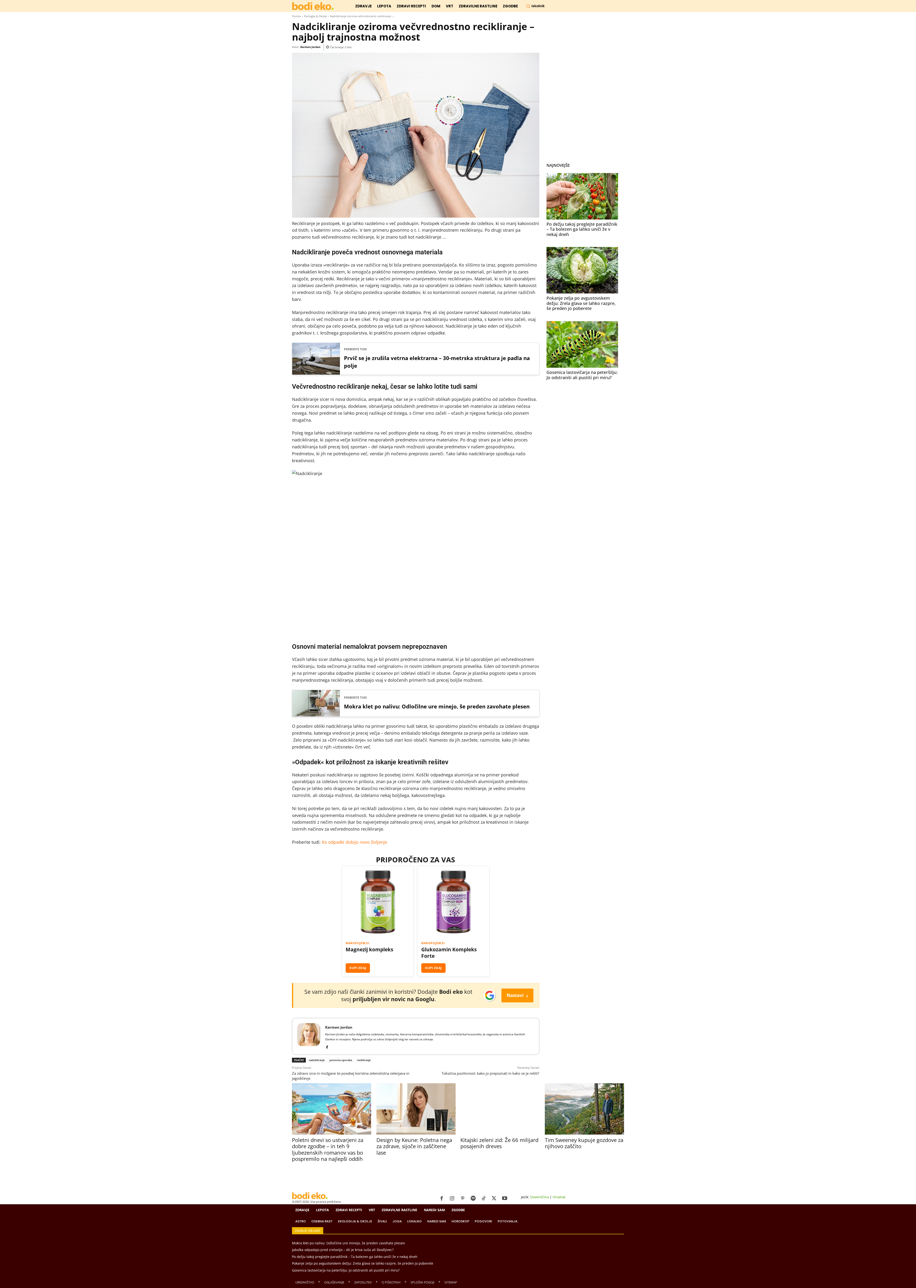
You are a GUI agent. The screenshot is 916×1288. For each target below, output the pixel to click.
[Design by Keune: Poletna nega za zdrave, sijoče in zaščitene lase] (415, 1109)
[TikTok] (484, 1199)
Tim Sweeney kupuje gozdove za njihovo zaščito (584, 1143)
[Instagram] (452, 1199)
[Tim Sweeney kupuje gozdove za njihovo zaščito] (584, 1109)
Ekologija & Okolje (315, 16)
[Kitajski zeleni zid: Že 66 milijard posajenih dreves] (499, 1109)
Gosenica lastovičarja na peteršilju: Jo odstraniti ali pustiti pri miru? (582, 374)
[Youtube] (505, 1199)
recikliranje (364, 1060)
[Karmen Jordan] (308, 1036)
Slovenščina (539, 1197)
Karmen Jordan (310, 47)
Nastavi (517, 995)
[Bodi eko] (313, 6)
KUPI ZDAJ (357, 968)
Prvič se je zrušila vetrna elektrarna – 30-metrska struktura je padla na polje (437, 361)
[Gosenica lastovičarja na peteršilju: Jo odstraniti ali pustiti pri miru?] (582, 344)
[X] (494, 1199)
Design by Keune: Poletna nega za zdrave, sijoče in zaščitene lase (414, 1146)
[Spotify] (473, 1199)
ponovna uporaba (340, 1060)
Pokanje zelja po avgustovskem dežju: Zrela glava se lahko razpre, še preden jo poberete (581, 303)
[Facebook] (327, 1046)
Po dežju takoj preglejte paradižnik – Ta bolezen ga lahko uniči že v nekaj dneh (581, 229)
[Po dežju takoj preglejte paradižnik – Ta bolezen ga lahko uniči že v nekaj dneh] (582, 196)
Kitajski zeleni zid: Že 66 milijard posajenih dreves (499, 1143)
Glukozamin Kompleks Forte (449, 952)
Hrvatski (559, 1197)
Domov (296, 16)
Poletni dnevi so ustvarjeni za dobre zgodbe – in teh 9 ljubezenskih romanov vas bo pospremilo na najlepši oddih (327, 1149)
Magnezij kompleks (369, 949)
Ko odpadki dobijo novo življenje (354, 842)
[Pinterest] (463, 1199)
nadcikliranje (317, 1060)
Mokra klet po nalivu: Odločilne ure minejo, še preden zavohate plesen (437, 706)
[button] (535, 6)
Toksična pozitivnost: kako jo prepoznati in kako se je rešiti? (490, 1073)
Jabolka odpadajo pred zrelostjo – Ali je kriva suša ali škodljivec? (343, 1249)
